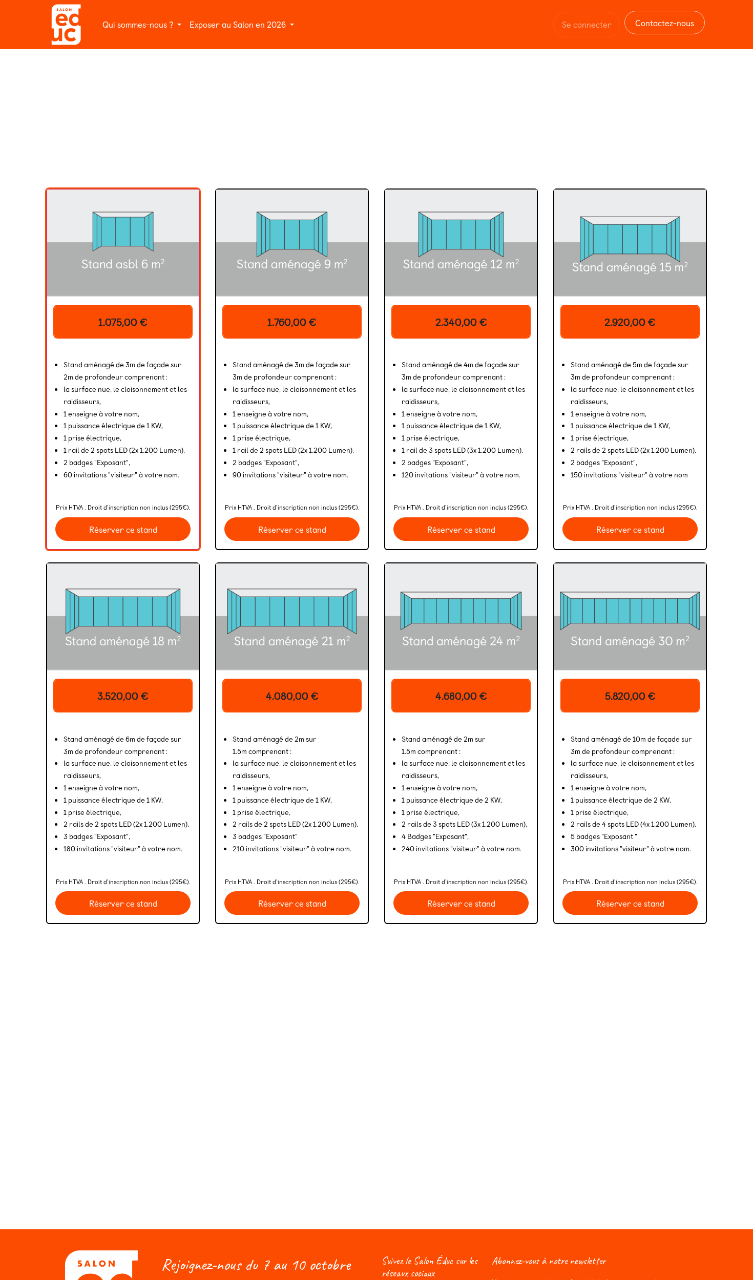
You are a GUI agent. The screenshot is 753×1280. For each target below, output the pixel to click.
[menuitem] (141, 24)
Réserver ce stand (123, 529)
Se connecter (587, 24)
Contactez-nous (664, 22)
